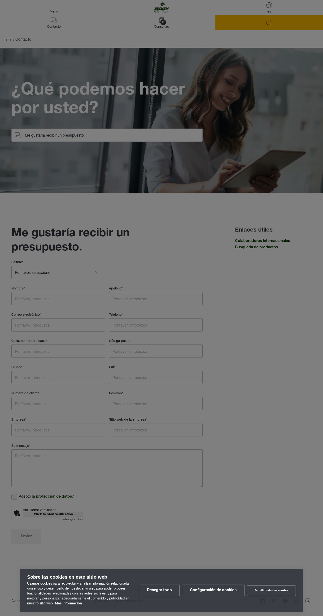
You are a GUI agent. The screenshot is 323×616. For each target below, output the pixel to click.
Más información (68, 603)
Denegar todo (159, 590)
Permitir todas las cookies (271, 590)
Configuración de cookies (213, 590)
